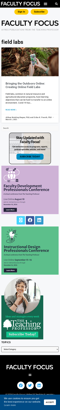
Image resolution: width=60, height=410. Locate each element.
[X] (21, 220)
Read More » (11, 110)
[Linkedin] (39, 385)
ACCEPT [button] (50, 402)
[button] (45, 4)
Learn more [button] (10, 405)
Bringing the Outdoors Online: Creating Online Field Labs (25, 85)
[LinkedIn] (39, 220)
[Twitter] (30, 385)
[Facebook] (30, 220)
